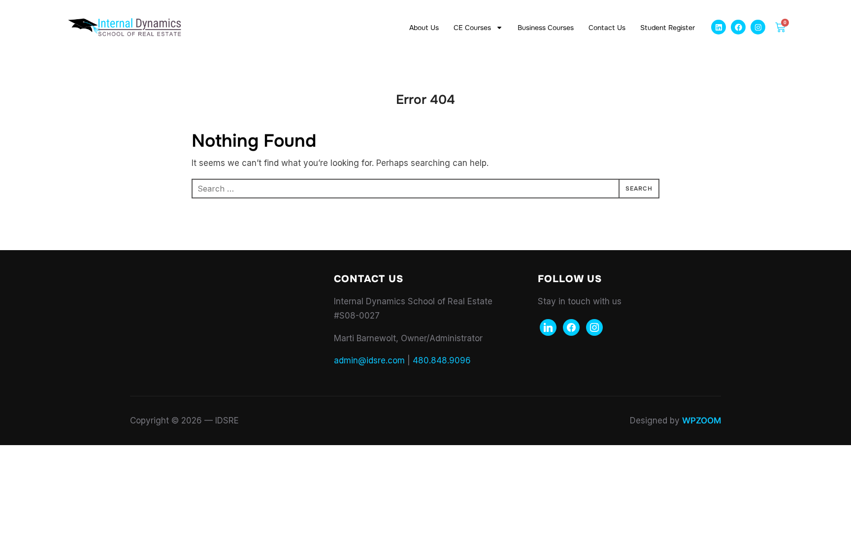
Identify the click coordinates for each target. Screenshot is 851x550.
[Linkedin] (718, 27)
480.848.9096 (442, 360)
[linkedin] (548, 326)
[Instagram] (758, 27)
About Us (424, 27)
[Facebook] (738, 27)
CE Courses (472, 27)
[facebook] (571, 326)
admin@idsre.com (369, 360)
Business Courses (546, 27)
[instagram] (594, 326)
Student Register (667, 27)
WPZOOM (701, 420)
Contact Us (607, 27)
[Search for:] (425, 188)
